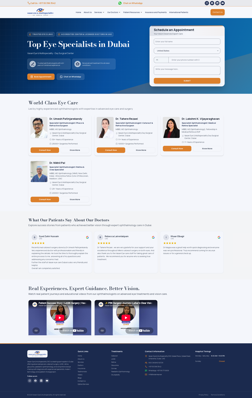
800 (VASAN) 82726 (156, 363)
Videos (80, 375)
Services (98, 12)
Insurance (81, 368)
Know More (75, 150)
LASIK (113, 359)
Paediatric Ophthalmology (120, 371)
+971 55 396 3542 (155, 367)
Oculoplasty (115, 375)
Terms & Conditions (218, 395)
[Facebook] (212, 3)
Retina (113, 362)
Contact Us (82, 381)
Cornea (114, 368)
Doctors (80, 365)
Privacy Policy (203, 395)
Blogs (80, 378)
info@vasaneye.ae (155, 374)
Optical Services (83, 384)
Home (78, 12)
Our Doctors (112, 12)
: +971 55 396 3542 (41, 3)
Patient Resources (131, 12)
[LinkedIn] (217, 3)
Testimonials (82, 371)
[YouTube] (222, 3)
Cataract (114, 356)
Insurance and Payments (156, 12)
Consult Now (45, 150)
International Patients (178, 12)
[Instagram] (207, 3)
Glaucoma (115, 365)
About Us (88, 12)
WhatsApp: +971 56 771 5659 (159, 371)
